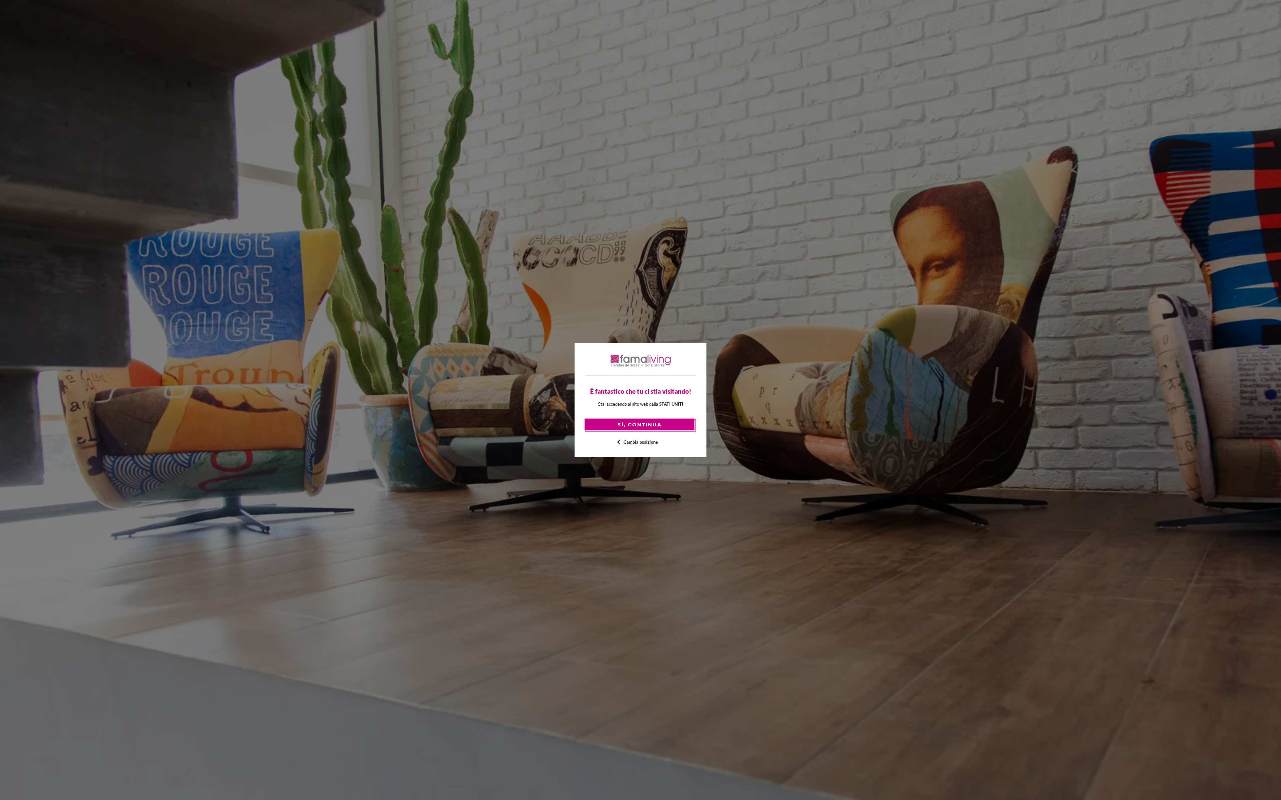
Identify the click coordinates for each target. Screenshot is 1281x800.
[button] (640, 442)
